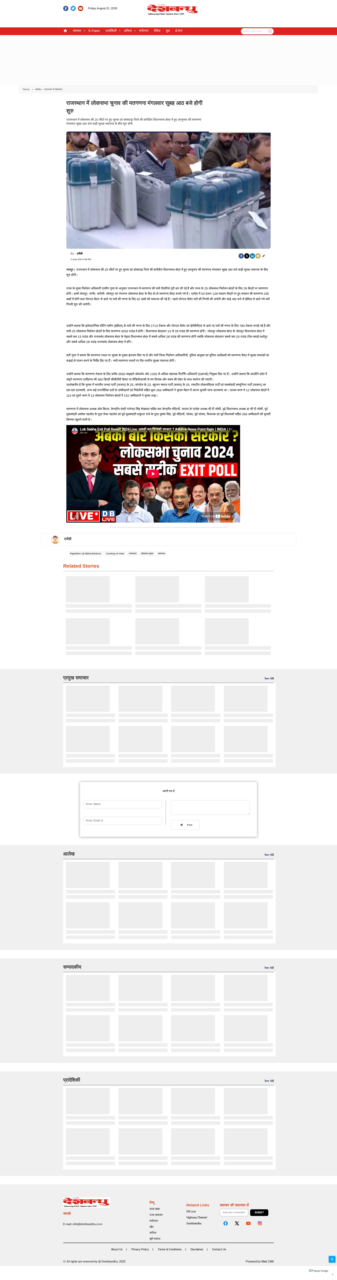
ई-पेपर (178, 30)
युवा (168, 30)
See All (269, 678)
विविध (157, 30)
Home (26, 89)
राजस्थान (132, 553)
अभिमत (128, 30)
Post (189, 825)
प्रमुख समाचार (76, 677)
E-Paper (94, 30)
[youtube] (80, 8)
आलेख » (38, 89)
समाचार (77, 30)
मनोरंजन (143, 30)
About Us (117, 1249)
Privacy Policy (140, 1249)
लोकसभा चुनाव (147, 553)
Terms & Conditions (170, 1249)
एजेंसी (80, 253)
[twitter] (73, 8)
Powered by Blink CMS (260, 1261)
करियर (153, 1232)
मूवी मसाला (155, 1238)
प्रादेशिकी (111, 30)
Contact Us (219, 1249)
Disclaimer (196, 1249)
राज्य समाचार (156, 1214)
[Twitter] (247, 256)
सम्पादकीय (72, 967)
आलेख (69, 854)
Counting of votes (115, 553)
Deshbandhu (193, 1223)
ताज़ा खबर (155, 1209)
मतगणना (161, 553)
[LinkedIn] (252, 256)
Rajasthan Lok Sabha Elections (85, 553)
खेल (152, 1226)
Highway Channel (196, 1217)
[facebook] (65, 8)
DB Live (191, 1211)
